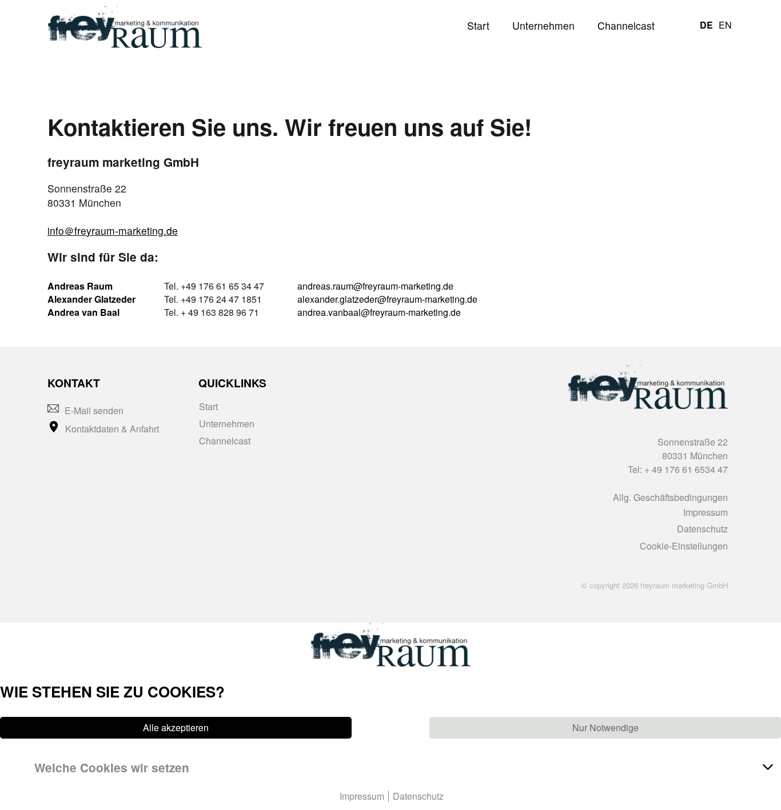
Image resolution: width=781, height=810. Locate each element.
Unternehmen (543, 25)
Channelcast (626, 25)
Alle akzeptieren (176, 728)
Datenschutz (702, 528)
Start (478, 25)
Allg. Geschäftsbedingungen (670, 497)
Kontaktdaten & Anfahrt (112, 428)
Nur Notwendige (605, 728)
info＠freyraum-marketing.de (112, 230)
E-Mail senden (94, 410)
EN (725, 24)
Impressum (705, 512)
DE (706, 24)
